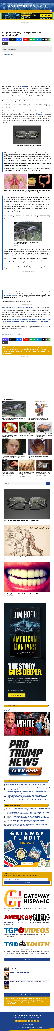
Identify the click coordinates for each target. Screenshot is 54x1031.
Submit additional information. (12, 334)
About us (18, 1027)
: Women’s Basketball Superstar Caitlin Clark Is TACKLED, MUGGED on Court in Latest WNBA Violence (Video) (28, 809)
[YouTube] (38, 1021)
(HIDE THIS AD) (30, 22)
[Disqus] (27, 376)
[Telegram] (32, 1021)
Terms (33, 1027)
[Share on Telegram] (37, 39)
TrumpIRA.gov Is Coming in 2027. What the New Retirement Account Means (28, 968)
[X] (22, 1021)
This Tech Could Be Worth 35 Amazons (19, 972)
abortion (44, 327)
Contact (24, 1027)
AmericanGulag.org (13, 922)
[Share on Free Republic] (43, 39)
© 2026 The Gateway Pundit (27, 1024)
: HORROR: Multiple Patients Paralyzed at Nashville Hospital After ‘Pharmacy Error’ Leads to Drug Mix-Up (27, 825)
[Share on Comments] (46, 39)
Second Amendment (10, 296)
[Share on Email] (3, 43)
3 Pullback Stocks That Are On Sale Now (20, 986)
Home (13, 1027)
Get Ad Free (39, 1027)
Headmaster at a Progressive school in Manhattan (19, 307)
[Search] (48, 483)
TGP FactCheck (12, 955)
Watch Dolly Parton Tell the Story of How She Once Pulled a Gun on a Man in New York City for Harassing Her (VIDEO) (28, 800)
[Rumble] (29, 1021)
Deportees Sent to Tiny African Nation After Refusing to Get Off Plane (25, 784)
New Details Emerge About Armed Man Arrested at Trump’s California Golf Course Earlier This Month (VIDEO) (27, 792)
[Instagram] (35, 1021)
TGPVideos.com (12, 935)
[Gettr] (19, 1021)
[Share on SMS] (49, 39)
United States (23, 86)
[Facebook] (25, 1021)
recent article (40, 115)
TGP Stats (27, 959)
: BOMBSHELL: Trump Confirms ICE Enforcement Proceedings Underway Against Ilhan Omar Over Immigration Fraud (26, 821)
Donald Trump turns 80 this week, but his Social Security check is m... (27, 977)
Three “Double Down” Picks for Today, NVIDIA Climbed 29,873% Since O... (28, 981)
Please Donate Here (27, 995)
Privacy (29, 1027)
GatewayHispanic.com (14, 908)
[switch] (52, 11)
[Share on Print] (6, 43)
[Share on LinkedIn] (40, 39)
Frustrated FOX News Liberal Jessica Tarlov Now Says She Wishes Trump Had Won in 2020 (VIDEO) (28, 788)
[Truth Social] (16, 1021)
